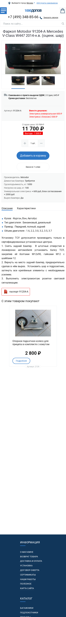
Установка (26, 565)
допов (33, 10)
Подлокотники (29, 612)
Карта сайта (27, 588)
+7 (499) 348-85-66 (23, 17)
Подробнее (21, 361)
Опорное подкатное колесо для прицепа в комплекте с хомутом (30, 343)
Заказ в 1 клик (33, 167)
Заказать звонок (50, 17)
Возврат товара (29, 556)
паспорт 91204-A (18, 291)
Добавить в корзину (33, 155)
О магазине (26, 552)
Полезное (25, 584)
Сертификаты (28, 575)
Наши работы (28, 579)
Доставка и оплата (31, 561)
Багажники (26, 608)
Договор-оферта (29, 570)
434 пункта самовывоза (47, 3)
